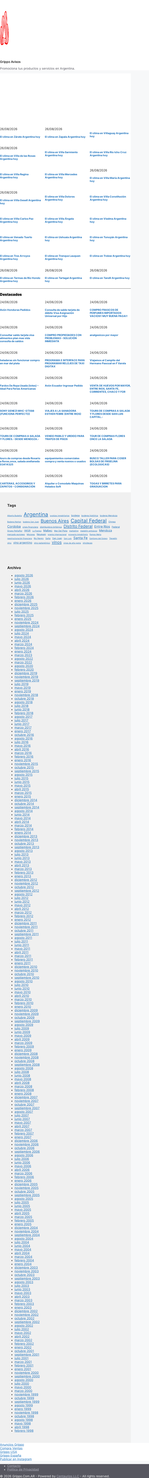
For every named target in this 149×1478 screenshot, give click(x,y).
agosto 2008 (24, 1068)
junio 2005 (22, 1206)
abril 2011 (22, 952)
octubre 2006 (25, 1148)
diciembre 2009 (26, 1010)
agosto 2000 (24, 1380)
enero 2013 (23, 876)
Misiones (31, 534)
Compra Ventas (11, 1448)
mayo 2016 (23, 746)
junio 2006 (22, 1162)
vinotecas (87, 543)
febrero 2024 (24, 648)
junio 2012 (22, 901)
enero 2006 (23, 1180)
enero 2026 (23, 601)
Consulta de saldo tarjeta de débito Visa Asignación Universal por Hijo (62, 312)
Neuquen (41, 534)
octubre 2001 (24, 1351)
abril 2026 (22, 590)
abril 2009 (22, 1039)
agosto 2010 (24, 981)
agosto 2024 (24, 630)
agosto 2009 (24, 1025)
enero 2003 (23, 1307)
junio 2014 (22, 814)
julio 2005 (22, 1202)
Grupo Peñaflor (14, 531)
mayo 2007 (23, 1122)
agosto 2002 (24, 1325)
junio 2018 (22, 709)
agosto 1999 (24, 1405)
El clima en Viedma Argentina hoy (108, 220)
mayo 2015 (23, 785)
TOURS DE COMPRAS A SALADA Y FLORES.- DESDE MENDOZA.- (20, 437)
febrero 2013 (24, 872)
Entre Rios (102, 526)
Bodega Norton (14, 522)
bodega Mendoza (108, 515)
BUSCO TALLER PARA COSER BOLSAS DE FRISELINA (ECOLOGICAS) (108, 461)
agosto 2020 (24, 666)
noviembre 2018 (26, 695)
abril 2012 (22, 909)
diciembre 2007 (26, 1097)
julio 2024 (22, 633)
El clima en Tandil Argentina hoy (110, 277)
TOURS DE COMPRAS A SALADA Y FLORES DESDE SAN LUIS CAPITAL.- (110, 413)
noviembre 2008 (27, 1057)
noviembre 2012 (26, 883)
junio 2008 (22, 1075)
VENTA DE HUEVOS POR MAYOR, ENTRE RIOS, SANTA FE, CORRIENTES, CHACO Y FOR (110, 388)
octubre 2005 (24, 1191)
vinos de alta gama (72, 543)
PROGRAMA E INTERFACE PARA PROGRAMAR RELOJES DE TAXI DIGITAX (65, 363)
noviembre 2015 (26, 764)
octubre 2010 (24, 974)
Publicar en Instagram (16, 1459)
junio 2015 (22, 782)
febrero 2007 (24, 1133)
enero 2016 (23, 760)
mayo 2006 (23, 1166)
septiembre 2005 (27, 1195)
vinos (57, 542)
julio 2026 (22, 579)
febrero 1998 (24, 1431)
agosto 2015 (24, 775)
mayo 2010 (23, 992)
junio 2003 (22, 1289)
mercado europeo (16, 534)
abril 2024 (22, 640)
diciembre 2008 (26, 1054)
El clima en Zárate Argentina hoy (20, 136)
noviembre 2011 (26, 927)
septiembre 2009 (27, 1021)
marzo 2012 (23, 912)
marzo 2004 (23, 1257)
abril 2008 (22, 1083)
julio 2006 (22, 1159)
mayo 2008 (23, 1079)
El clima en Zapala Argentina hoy (65, 136)
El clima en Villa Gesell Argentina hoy (20, 202)
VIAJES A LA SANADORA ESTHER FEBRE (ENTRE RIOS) (63, 412)
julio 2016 (22, 742)
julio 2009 (22, 1028)
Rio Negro (39, 538)
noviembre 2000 (27, 1373)
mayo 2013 (23, 861)
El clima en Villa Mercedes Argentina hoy (61, 176)
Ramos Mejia (95, 534)
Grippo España (10, 1455)
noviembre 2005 (27, 1188)
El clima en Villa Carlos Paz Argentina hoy (16, 220)
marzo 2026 (23, 593)
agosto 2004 (24, 1238)
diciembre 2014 (26, 800)
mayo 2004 (23, 1249)
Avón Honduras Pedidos (15, 309)
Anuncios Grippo (12, 1444)
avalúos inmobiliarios (59, 515)
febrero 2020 (24, 669)
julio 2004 (22, 1242)
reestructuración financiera (19, 538)
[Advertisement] (65, 98)
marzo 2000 (23, 1391)
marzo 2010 (23, 999)
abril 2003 (22, 1296)
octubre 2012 (24, 887)
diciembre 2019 (26, 673)
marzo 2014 (23, 825)
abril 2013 (22, 865)
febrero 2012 (24, 916)
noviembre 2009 (27, 1014)
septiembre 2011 (27, 934)
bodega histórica (89, 515)
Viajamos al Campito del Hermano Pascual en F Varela (108, 362)
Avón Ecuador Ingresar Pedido (64, 385)
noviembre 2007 (27, 1101)
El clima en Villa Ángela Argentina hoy (59, 220)
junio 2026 (22, 582)
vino (9, 543)
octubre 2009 (25, 1017)
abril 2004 (22, 1253)
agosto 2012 (24, 894)
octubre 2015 (24, 767)
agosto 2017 (24, 717)
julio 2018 (21, 706)
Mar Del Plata (60, 531)
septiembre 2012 (27, 890)
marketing (73, 531)
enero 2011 (23, 963)
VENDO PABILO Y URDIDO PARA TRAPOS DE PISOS (64, 437)
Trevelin (113, 538)
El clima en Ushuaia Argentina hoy (63, 239)
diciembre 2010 (26, 967)
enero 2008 (23, 1093)
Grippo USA (8, 1452)
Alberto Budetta (14, 515)
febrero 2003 (24, 1304)
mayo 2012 (23, 905)
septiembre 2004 (27, 1235)
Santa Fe (80, 538)
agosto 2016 (24, 738)
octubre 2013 (24, 843)
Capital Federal (89, 521)
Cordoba (14, 526)
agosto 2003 (24, 1282)
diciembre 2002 (26, 1311)
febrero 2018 (24, 713)
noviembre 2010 (26, 970)
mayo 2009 (23, 1035)
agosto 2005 (24, 1199)
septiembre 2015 (27, 771)
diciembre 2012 (26, 880)
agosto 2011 (23, 938)
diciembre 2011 (26, 923)
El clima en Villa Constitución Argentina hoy (108, 198)
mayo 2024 (23, 637)
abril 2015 (22, 789)
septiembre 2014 (27, 807)
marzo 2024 (23, 644)
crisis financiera (30, 527)
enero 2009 (23, 1050)
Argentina (36, 514)
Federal (116, 527)
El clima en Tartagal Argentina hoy (63, 279)
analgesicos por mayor (104, 335)
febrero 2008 (24, 1090)
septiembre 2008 (27, 1064)
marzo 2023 (23, 655)
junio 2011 (22, 945)
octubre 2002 (24, 1318)
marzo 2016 (23, 753)
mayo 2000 (23, 1387)
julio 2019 (22, 684)
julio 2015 (21, 778)
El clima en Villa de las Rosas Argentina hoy (17, 157)
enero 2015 (23, 796)
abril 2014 (22, 822)
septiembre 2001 (27, 1354)
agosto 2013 (24, 851)
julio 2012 (21, 898)
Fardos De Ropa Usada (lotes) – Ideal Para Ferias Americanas (19, 387)
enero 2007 (23, 1137)
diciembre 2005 (26, 1184)
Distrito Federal (78, 526)
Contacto (14, 1466)
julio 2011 (21, 941)
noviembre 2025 (26, 608)
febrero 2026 (24, 597)
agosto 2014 (24, 811)
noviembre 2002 (27, 1315)
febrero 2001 (24, 1365)
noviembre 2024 (27, 622)
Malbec (47, 530)
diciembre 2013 (26, 836)
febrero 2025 (24, 615)
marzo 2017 (23, 727)
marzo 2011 (23, 956)
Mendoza (105, 530)
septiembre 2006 (27, 1151)
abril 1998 (22, 1427)
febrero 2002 (24, 1344)
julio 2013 (22, 854)
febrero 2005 (24, 1220)
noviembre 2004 (27, 1231)
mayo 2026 (23, 586)
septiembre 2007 (27, 1108)
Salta (48, 538)
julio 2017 (21, 720)
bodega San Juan (31, 522)
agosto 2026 (24, 575)
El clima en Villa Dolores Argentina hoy (60, 198)
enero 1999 (23, 1409)
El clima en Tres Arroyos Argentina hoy (15, 257)
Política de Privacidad (23, 1469)
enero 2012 (23, 919)
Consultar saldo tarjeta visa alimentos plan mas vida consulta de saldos (17, 338)
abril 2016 (22, 749)
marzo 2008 (23, 1086)
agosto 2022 (24, 659)
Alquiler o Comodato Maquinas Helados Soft (64, 485)
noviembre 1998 (26, 1412)
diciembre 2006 (26, 1141)
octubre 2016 (24, 735)
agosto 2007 (24, 1112)
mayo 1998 (23, 1423)
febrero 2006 (24, 1177)
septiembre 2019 (27, 680)
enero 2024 (23, 651)
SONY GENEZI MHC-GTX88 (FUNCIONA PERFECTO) (17, 412)
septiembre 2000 (27, 1376)
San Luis (68, 538)
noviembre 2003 (27, 1271)
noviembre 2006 (27, 1144)
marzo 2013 (23, 869)
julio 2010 (22, 985)
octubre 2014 (24, 804)
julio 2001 (22, 1358)
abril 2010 (22, 996)
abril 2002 (22, 1336)
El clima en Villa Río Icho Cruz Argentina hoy (108, 154)
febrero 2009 (24, 1046)
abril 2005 (22, 1213)
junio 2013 (22, 858)
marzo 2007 (23, 1130)
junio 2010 (22, 988)
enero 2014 (23, 833)
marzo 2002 (23, 1340)
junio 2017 (22, 724)
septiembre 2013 (27, 847)
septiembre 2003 (27, 1278)
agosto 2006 (24, 1155)
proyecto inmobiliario (78, 534)
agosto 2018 (24, 702)
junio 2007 (22, 1119)
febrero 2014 (24, 829)
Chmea (112, 521)
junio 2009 (22, 1032)
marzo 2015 (23, 793)
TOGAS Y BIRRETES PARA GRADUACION (106, 485)
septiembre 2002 (27, 1322)
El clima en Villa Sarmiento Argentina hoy (61, 154)
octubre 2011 (24, 930)
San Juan (57, 538)
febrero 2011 (24, 959)
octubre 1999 (24, 1398)
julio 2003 (22, 1286)
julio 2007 (22, 1115)
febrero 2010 (24, 1003)
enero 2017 (23, 731)
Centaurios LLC (68, 1476)
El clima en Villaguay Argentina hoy (109, 135)
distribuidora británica (51, 527)
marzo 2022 (23, 662)
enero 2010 (23, 1006)
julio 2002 (22, 1329)
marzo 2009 (23, 1043)
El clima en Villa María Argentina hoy (110, 179)
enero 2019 (23, 691)
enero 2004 (23, 1264)
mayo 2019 (23, 688)
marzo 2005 (23, 1217)
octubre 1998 (24, 1416)
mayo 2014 (23, 818)
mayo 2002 (23, 1333)
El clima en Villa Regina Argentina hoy (14, 176)
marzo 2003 (23, 1300)
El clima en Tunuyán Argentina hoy (109, 239)
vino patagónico (42, 543)
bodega (75, 515)
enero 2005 (23, 1224)
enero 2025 (23, 619)
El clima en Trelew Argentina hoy (110, 255)
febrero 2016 (24, 756)
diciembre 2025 (26, 604)
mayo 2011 (22, 948)
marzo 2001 (23, 1362)
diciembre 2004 (26, 1228)
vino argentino (22, 542)
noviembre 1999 (26, 1394)
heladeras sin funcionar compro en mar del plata (20, 362)
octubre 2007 (24, 1104)
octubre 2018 (24, 698)
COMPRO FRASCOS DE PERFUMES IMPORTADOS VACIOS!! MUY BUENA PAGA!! (109, 312)
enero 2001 (23, 1369)
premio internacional (57, 534)
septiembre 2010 (27, 977)
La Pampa (36, 531)
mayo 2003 (23, 1293)
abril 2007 (22, 1126)
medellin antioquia (88, 531)
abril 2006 (22, 1170)
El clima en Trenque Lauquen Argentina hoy (62, 257)
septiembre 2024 (27, 626)
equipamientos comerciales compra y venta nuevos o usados (65, 460)
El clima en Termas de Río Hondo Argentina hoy (20, 279)
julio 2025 (22, 611)
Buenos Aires (55, 521)
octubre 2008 (24, 1061)
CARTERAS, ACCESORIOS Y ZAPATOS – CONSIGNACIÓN (17, 485)
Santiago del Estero (98, 538)
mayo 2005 (23, 1209)
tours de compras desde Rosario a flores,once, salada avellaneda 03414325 (20, 461)
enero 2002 (23, 1347)
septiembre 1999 (27, 1402)
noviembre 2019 (26, 677)
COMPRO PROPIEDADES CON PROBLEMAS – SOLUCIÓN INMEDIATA (63, 338)
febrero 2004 (24, 1260)
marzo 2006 (23, 1173)
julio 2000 (22, 1383)
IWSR (27, 530)
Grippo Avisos (10, 62)
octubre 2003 (25, 1275)
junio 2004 (22, 1246)
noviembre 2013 (26, 840)
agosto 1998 (24, 1420)
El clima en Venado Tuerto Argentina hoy (16, 239)
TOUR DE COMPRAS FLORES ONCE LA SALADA (107, 437)
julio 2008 (22, 1072)
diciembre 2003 (26, 1267)
